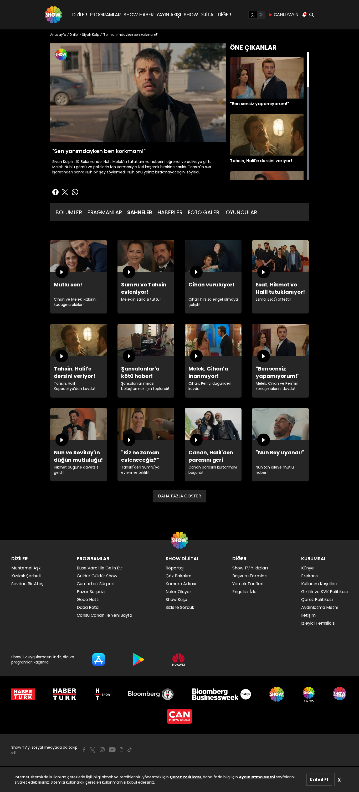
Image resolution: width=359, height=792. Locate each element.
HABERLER (169, 212)
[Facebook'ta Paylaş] (55, 192)
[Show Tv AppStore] (98, 659)
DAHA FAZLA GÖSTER (179, 496)
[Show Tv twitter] (92, 750)
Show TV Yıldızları (250, 568)
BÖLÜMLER (68, 212)
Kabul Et (319, 779)
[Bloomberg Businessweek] (221, 694)
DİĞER (224, 14)
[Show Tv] (53, 14)
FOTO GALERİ (204, 212)
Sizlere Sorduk (180, 607)
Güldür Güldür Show (97, 576)
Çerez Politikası (185, 777)
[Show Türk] (309, 694)
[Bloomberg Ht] (151, 694)
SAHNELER (139, 212)
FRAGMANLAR (104, 212)
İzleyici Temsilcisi (318, 623)
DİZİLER (79, 14)
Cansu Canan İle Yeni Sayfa (104, 615)
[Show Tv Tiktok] (129, 749)
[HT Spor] (102, 694)
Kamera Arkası (181, 584)
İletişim (308, 615)
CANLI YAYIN (286, 15)
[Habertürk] (23, 694)
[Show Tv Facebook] (84, 749)
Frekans (309, 576)
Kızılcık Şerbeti (26, 576)
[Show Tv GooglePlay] (138, 659)
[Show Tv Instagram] (102, 749)
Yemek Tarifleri (247, 584)
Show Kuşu (176, 599)
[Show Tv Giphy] (121, 749)
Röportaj (174, 568)
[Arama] (311, 14)
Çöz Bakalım (178, 576)
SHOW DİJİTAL (199, 14)
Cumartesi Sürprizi (95, 584)
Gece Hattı (88, 599)
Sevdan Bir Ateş (27, 584)
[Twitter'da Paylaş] (65, 192)
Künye (307, 568)
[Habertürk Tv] (64, 694)
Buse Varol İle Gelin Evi (99, 568)
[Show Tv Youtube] (112, 749)
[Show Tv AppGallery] (178, 659)
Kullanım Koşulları (319, 584)
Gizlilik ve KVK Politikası (324, 592)
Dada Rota (88, 607)
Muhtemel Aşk (26, 568)
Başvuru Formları (249, 576)
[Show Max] (340, 694)
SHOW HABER (139, 14)
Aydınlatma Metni (257, 777)
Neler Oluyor (178, 592)
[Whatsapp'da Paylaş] (75, 192)
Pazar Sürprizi (91, 592)
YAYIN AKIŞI (168, 14)
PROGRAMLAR (105, 14)
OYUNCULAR (241, 212)
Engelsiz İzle (244, 592)
